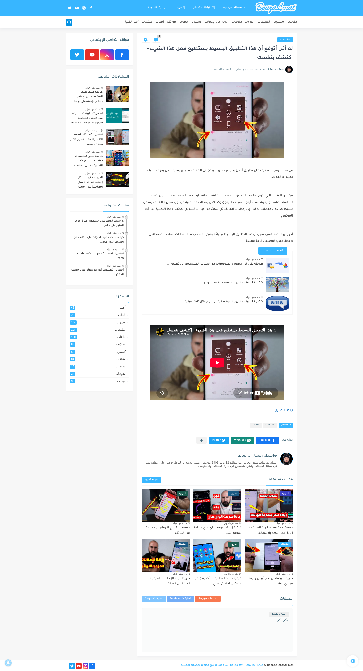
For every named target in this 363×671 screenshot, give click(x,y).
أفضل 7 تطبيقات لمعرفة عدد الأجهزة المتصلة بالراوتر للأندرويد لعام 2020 (87, 118)
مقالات (292, 22)
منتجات (147, 22)
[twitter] (69, 8)
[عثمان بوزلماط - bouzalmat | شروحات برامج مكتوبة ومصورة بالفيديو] (276, 8)
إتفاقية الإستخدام (204, 7)
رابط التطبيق (284, 410)
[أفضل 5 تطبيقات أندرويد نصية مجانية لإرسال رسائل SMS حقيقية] (277, 303)
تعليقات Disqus (154, 598)
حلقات (183, 22)
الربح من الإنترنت (216, 22)
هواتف (171, 22)
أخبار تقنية (132, 22)
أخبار (98, 307)
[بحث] (69, 22)
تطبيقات (264, 22)
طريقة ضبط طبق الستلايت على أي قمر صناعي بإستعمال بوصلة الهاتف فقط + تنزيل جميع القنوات (87, 97)
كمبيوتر (196, 22)
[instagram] (83, 8)
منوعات (236, 22)
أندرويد (249, 22)
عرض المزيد (151, 479)
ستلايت (278, 22)
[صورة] (117, 94)
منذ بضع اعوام (253, 259)
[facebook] (90, 8)
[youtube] (76, 8)
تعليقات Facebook (180, 598)
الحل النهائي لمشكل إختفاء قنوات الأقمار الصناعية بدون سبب (90, 182)
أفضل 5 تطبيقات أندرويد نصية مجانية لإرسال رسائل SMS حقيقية (224, 301)
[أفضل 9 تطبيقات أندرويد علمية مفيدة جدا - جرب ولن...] (277, 284)
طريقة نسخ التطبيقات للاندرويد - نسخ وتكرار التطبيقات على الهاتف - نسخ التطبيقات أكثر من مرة (88, 162)
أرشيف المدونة (157, 7)
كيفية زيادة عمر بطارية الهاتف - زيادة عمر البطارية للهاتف (271, 530)
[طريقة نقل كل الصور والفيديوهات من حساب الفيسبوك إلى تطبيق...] (277, 265)
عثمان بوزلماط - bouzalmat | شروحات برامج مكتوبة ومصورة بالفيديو (222, 665)
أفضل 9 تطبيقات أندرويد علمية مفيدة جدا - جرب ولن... (230, 282)
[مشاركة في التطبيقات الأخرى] (201, 440)
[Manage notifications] (8, 662)
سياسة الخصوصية (235, 7)
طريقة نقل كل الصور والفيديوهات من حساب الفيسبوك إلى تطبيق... (215, 264)
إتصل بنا (180, 7)
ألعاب (160, 22)
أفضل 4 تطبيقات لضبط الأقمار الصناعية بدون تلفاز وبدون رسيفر (87, 139)
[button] (267, 440)
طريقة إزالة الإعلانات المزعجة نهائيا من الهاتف (170, 581)
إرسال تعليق (279, 614)
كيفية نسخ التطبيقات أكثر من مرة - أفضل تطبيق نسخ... (217, 581)
